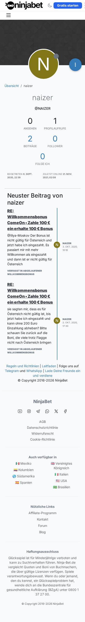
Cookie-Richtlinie (42, 439)
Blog (42, 532)
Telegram (12, 371)
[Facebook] (65, 411)
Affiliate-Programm (42, 513)
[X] (56, 411)
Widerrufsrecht (43, 433)
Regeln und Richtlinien (22, 366)
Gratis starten (67, 5)
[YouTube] (19, 411)
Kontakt (42, 519)
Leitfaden (49, 366)
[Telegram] (38, 411)
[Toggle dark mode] (49, 5)
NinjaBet (42, 401)
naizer (67, 243)
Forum (42, 526)
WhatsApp (34, 371)
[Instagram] (29, 411)
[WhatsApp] (47, 411)
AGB (42, 422)
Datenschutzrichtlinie (42, 427)
